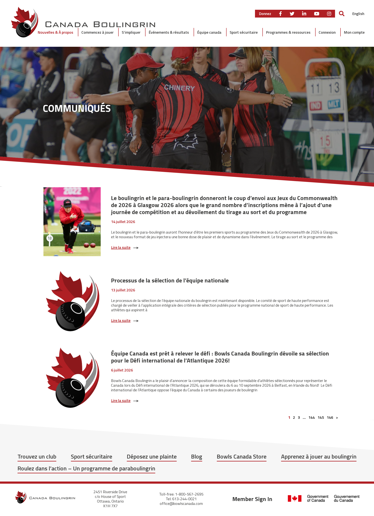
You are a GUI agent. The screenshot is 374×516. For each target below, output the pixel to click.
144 (311, 417)
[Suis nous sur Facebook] (280, 13)
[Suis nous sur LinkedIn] (304, 13)
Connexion (327, 32)
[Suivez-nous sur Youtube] (316, 13)
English (358, 14)
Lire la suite (121, 247)
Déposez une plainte (152, 456)
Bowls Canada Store (241, 456)
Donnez (265, 14)
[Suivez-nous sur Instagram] (329, 13)
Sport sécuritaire (91, 456)
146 (330, 417)
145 (321, 417)
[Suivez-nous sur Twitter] (292, 13)
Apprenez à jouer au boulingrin (318, 456)
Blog (196, 456)
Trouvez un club (37, 456)
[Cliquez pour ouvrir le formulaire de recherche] (341, 13)
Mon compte (354, 32)
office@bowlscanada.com (181, 503)
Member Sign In (252, 498)
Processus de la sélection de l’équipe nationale (170, 280)
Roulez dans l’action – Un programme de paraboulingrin (86, 468)
